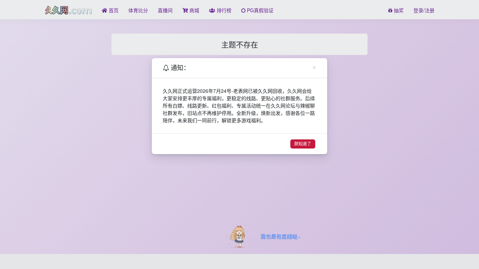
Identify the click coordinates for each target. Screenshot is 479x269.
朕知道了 (302, 143)
